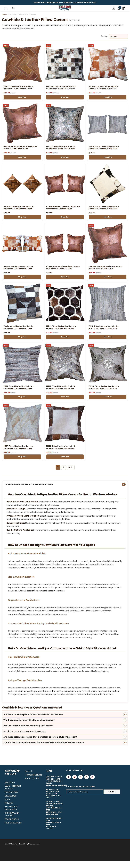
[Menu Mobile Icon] (6, 8)
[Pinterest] (86, 777)
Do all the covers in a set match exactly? (24, 731)
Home (4, 14)
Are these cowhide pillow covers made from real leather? (33, 714)
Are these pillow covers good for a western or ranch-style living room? (40, 736)
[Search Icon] (13, 8)
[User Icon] (113, 8)
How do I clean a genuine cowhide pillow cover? (28, 725)
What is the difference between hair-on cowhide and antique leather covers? (43, 742)
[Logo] (65, 8)
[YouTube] (92, 777)
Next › (70, 467)
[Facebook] (68, 777)
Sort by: (104, 36)
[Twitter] (74, 777)
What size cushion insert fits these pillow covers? (28, 720)
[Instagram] (80, 777)
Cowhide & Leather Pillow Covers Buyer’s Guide (28, 484)
